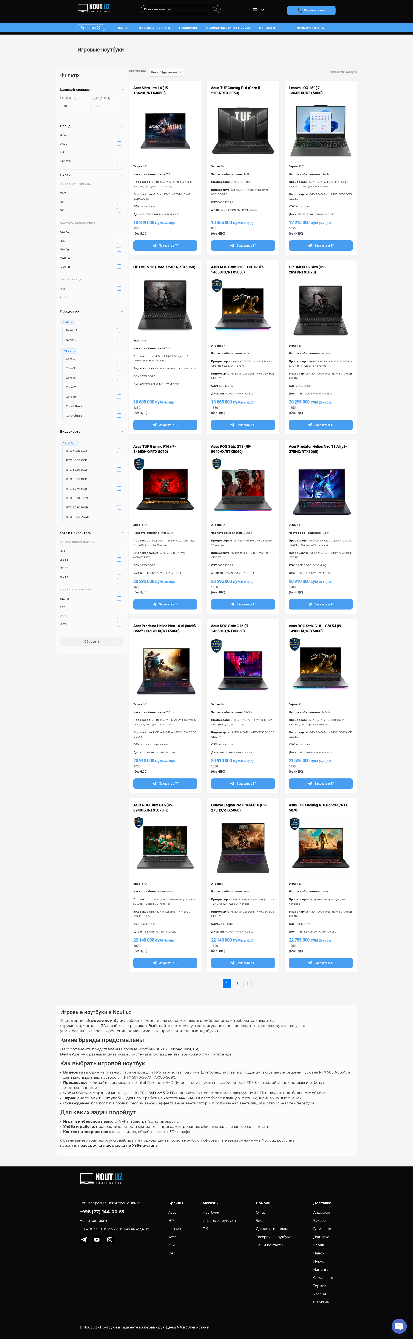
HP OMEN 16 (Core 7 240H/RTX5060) (164, 267)
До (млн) (101, 98)
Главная (123, 28)
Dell (171, 1253)
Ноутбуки (211, 1212)
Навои (319, 1253)
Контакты (267, 28)
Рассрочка (188, 28)
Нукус (318, 1261)
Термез (319, 1286)
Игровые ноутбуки (219, 1221)
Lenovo (174, 1229)
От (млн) (68, 98)
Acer (172, 1237)
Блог (260, 1221)
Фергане (321, 1302)
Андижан (321, 1212)
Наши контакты (269, 1245)
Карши (319, 1245)
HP (171, 1221)
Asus (172, 1212)
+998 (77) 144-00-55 (102, 1211)
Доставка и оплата (154, 28)
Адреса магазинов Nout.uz (228, 28)
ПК (205, 1229)
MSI (171, 1245)
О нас (261, 1212)
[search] (215, 9)
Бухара (319, 1221)
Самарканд (323, 1278)
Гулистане (322, 1229)
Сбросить (92, 641)
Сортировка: (137, 70)
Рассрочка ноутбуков (275, 1237)
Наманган (322, 1270)
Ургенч (319, 1294)
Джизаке (321, 1237)
